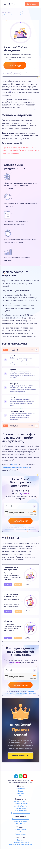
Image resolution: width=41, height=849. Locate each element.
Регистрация (31, 4)
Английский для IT (20, 801)
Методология (20, 823)
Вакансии (20, 840)
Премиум (20, 793)
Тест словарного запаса (20, 819)
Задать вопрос (20, 834)
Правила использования (20, 842)
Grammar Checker (20, 821)
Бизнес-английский (21, 804)
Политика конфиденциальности (20, 845)
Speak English (20, 789)
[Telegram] (16, 776)
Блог (20, 795)
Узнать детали (18, 755)
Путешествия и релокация (20, 813)
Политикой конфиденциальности (26, 529)
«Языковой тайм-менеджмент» (16, 467)
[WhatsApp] (21, 776)
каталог (14, 464)
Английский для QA (20, 806)
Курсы (9, 13)
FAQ (20, 832)
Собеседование (20, 808)
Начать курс (14, 65)
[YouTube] (25, 776)
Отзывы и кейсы (20, 829)
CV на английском (20, 811)
